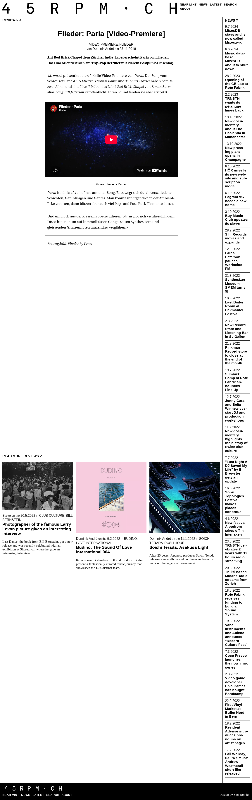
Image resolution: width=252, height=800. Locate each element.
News (203, 4)
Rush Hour (174, 543)
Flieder (126, 44)
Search (230, 4)
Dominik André (103, 49)
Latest (216, 4)
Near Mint (188, 4)
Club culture (51, 516)
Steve (6, 516)
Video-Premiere (103, 44)
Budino (130, 539)
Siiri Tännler (242, 795)
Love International (94, 543)
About (185, 9)
